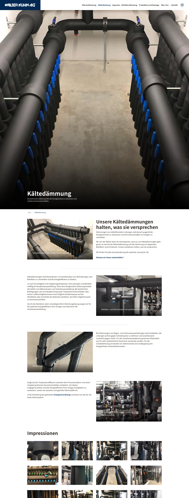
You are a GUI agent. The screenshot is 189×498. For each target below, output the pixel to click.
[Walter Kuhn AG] (20, 5)
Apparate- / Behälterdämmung (124, 5)
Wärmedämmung (89, 5)
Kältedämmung (104, 5)
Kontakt (174, 5)
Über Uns (164, 5)
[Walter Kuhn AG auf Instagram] (182, 5)
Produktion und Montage (149, 5)
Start (29, 212)
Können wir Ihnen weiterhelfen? (109, 257)
